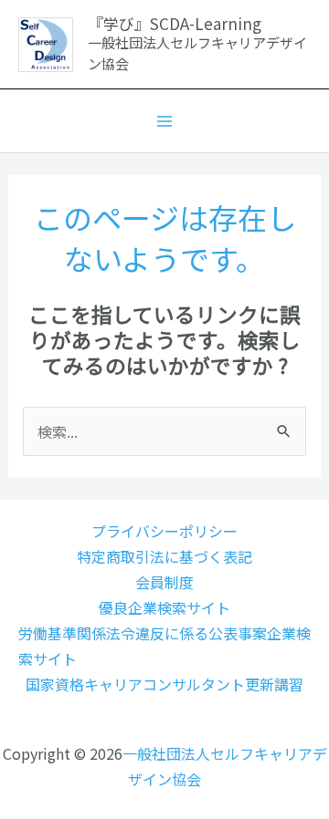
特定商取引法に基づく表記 (164, 556)
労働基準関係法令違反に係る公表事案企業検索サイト (164, 645)
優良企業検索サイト (164, 607)
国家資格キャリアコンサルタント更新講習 (164, 684)
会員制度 (164, 582)
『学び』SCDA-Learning (174, 23)
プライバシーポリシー (164, 531)
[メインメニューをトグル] (164, 121)
